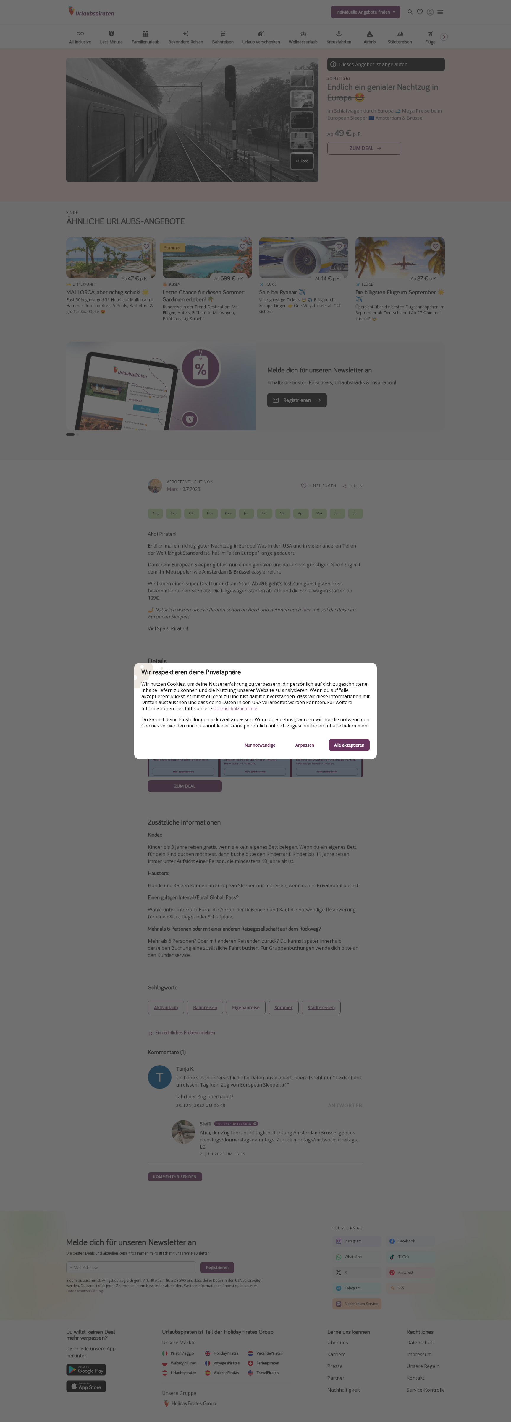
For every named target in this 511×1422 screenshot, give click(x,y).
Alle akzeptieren (349, 745)
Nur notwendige (260, 745)
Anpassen (304, 745)
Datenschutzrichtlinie (235, 708)
